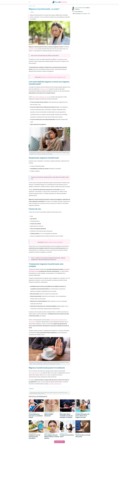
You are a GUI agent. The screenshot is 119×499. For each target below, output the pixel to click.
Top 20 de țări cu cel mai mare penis (82, 435)
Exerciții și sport (32, 412)
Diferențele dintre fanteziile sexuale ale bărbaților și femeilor (66, 415)
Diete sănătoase (32, 433)
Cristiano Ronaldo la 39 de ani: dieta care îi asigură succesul (82, 415)
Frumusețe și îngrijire (49, 412)
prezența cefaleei (33, 48)
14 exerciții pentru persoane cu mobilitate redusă (36, 415)
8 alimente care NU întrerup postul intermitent (34, 436)
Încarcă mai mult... (59, 441)
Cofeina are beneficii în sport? (67, 435)
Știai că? (77, 433)
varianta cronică (44, 89)
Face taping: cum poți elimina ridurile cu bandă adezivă (51, 436)
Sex (60, 412)
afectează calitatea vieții (35, 373)
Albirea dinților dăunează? (48, 415)
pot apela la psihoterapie (54, 383)
